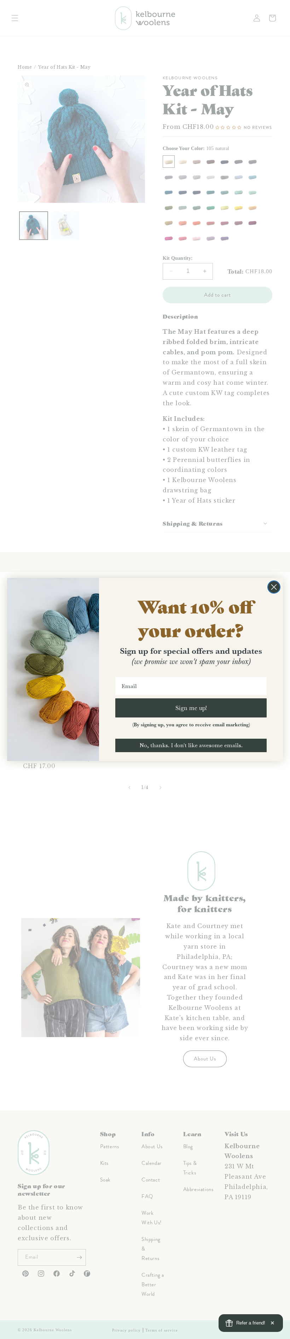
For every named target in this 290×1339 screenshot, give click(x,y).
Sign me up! (191, 708)
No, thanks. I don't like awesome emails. (191, 745)
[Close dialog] (274, 587)
